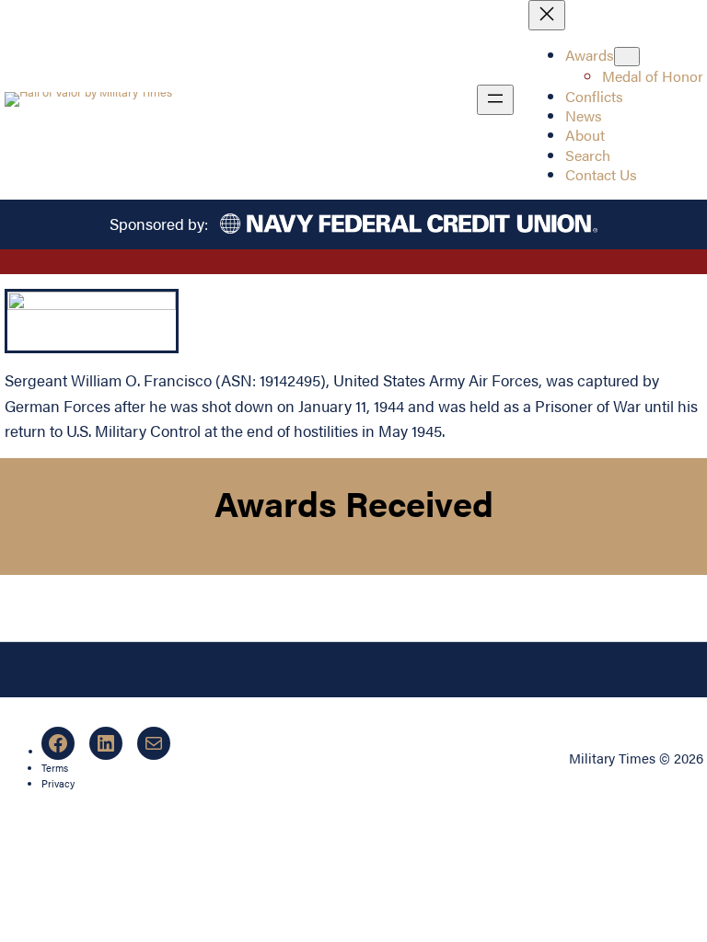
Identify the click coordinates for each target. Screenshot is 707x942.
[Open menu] (495, 100)
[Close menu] (546, 15)
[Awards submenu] (627, 56)
